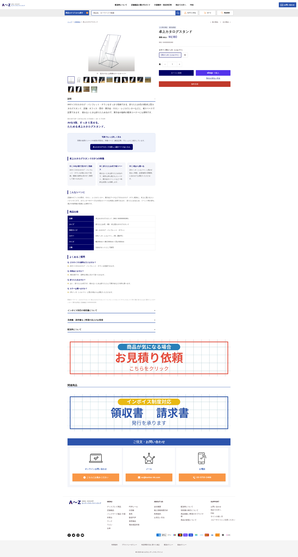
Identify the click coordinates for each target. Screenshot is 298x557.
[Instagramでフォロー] (78, 535)
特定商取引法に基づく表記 (150, 545)
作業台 (109, 517)
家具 (130, 514)
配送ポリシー (168, 545)
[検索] (178, 12)
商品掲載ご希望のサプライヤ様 (192, 515)
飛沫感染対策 (134, 525)
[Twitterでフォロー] (73, 535)
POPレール (133, 507)
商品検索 (227, 13)
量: (160, 64)
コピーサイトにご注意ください (223, 520)
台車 (109, 528)
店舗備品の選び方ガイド (140, 5)
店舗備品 (77, 22)
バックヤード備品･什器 (116, 514)
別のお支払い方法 (213, 78)
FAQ (192, 5)
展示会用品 (172, 27)
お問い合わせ (289, 5)
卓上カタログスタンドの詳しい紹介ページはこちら (111, 147)
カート (209, 13)
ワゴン (109, 525)
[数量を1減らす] (165, 64)
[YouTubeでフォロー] (82, 535)
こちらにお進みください (97, 477)
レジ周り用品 (163, 27)
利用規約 (157, 514)
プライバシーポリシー (129, 545)
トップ (70, 22)
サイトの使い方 (217, 516)
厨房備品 (132, 521)
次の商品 (226, 22)
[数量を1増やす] (179, 64)
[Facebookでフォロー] (69, 535)
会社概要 (157, 507)
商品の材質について (188, 520)
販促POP (132, 517)
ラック (109, 521)
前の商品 (215, 22)
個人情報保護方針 (161, 510)
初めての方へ (181, 5)
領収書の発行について (189, 510)
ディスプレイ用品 (114, 507)
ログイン (191, 13)
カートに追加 (176, 73)
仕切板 (131, 510)
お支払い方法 (159, 517)
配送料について (121, 5)
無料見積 (194, 84)
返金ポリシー (181, 545)
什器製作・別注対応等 (163, 5)
